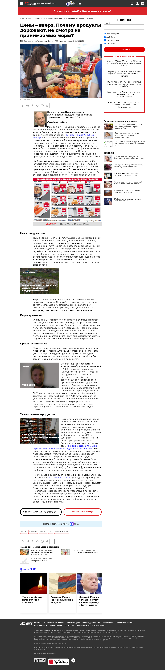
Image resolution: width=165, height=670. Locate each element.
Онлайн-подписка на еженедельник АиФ (83, 623)
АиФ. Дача (110, 37)
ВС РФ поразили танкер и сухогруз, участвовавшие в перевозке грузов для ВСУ (124, 84)
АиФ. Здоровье (112, 40)
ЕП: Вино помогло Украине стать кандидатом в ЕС (127, 200)
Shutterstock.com (27, 99)
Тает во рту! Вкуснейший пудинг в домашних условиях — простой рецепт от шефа (128, 127)
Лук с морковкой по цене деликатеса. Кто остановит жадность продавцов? (42, 552)
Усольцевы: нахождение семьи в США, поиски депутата (127, 191)
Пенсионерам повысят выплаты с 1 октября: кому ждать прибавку (128, 183)
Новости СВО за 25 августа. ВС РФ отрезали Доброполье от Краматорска (124, 105)
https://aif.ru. (42, 649)
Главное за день (112, 34)
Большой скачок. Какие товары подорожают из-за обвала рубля (85, 551)
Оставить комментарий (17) (82, 512)
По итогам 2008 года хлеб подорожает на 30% (41, 560)
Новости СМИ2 (28, 569)
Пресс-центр (108, 623)
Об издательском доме (54, 623)
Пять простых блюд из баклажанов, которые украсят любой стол (128, 166)
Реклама (37, 623)
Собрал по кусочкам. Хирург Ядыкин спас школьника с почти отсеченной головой (130, 144)
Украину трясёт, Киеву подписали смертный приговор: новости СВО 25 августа (124, 73)
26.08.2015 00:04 (26, 18)
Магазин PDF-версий (124, 623)
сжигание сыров (77, 446)
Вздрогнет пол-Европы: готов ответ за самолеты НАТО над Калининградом (124, 94)
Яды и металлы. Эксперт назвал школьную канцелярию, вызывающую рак (127, 135)
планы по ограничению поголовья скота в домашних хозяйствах (65, 447)
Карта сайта (69, 625)
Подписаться (124, 49)
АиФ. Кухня (111, 44)
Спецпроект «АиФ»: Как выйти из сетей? (83, 11)
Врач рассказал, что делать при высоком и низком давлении (126, 174)
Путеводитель (56, 625)
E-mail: (107, 23)
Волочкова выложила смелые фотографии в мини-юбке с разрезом (129, 157)
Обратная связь (40, 625)
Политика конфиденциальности (45, 653)
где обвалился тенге (59, 477)
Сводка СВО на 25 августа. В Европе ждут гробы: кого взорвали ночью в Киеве (124, 63)
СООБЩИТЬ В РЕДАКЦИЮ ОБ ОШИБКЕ (91, 625)
